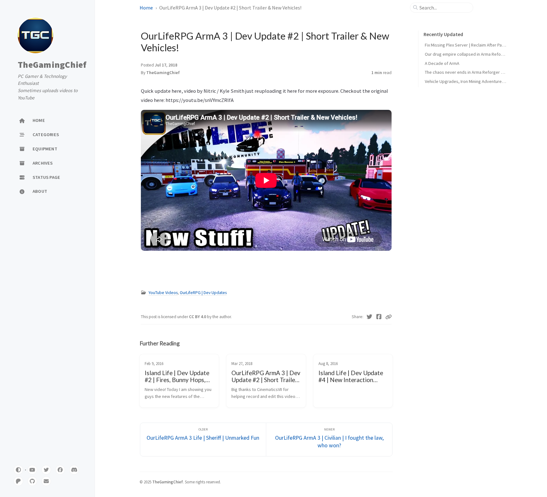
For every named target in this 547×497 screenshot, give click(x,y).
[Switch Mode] (18, 469)
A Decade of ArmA (442, 63)
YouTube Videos (163, 292)
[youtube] (32, 469)
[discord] (74, 469)
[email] (46, 481)
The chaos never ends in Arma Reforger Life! (467, 72)
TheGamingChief (52, 64)
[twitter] (46, 469)
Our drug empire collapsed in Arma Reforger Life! (471, 54)
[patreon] (18, 481)
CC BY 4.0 (198, 316)
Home (146, 7)
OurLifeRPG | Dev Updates (203, 292)
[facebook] (60, 469)
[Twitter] (369, 317)
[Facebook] (379, 317)
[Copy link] (388, 317)
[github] (32, 481)
